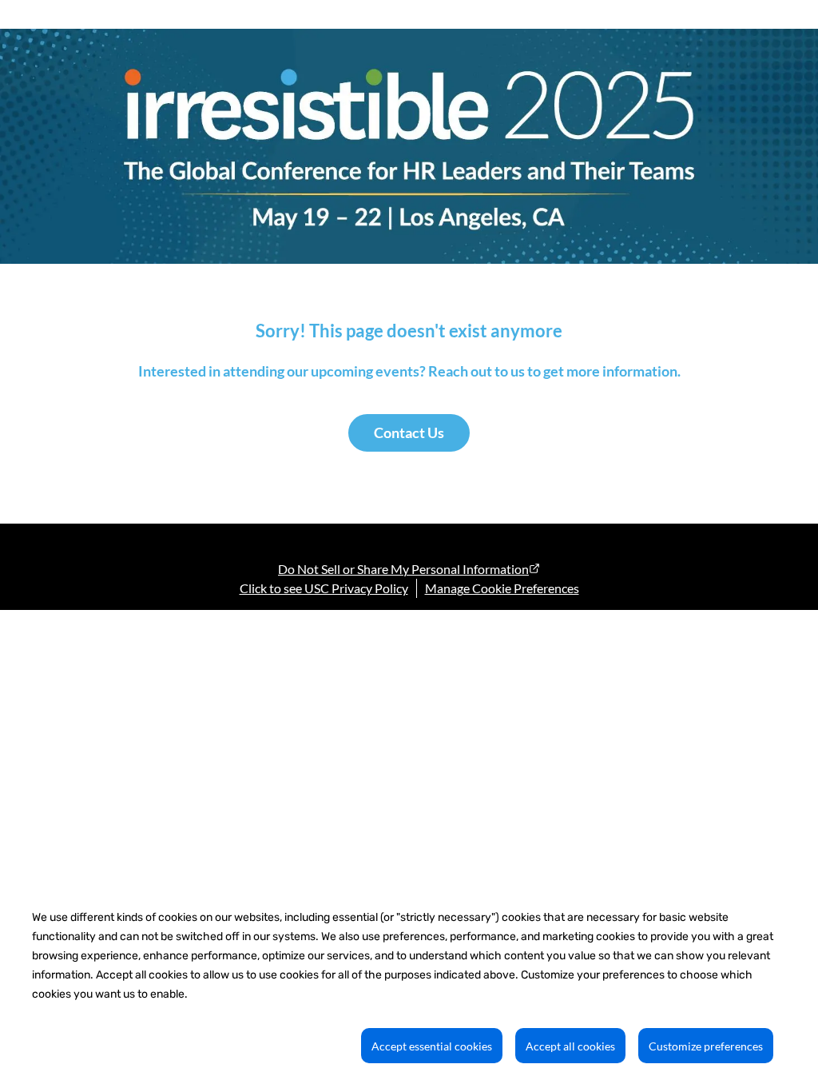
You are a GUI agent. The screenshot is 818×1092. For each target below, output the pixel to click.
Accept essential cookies (431, 1046)
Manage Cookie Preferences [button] (502, 588)
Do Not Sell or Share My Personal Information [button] (403, 568)
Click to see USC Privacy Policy (324, 588)
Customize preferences (706, 1046)
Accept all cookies (570, 1046)
